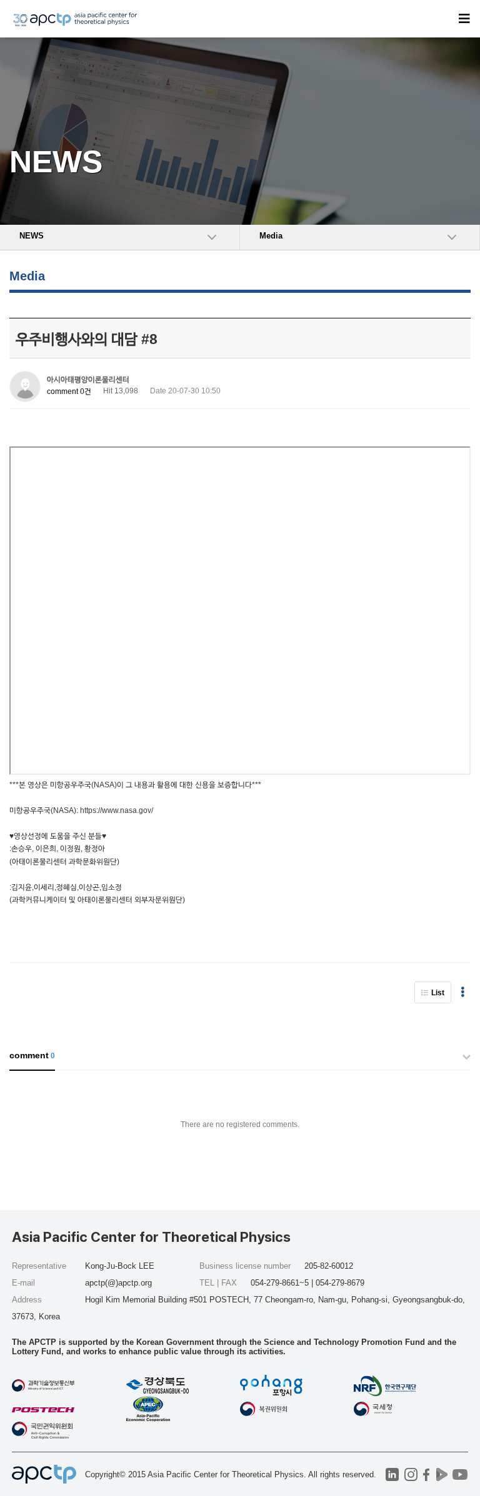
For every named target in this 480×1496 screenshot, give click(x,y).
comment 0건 (69, 391)
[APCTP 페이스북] (426, 1474)
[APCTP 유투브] (460, 1474)
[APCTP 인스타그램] (411, 1474)
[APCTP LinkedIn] (392, 1474)
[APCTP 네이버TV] (442, 1474)
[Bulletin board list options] (462, 992)
